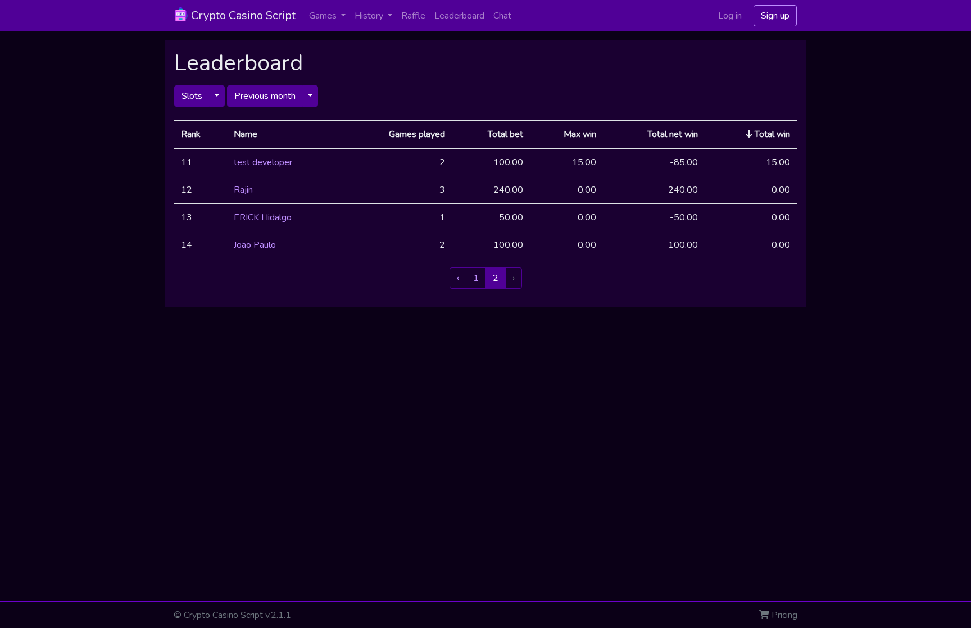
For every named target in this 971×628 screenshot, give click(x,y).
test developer (263, 162)
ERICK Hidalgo (263, 217)
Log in (730, 16)
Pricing (784, 615)
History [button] (370, 16)
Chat (502, 16)
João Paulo (255, 245)
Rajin (243, 190)
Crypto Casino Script (242, 15)
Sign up (775, 16)
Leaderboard (459, 16)
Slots (192, 96)
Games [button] (324, 16)
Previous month (265, 96)
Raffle (413, 16)
